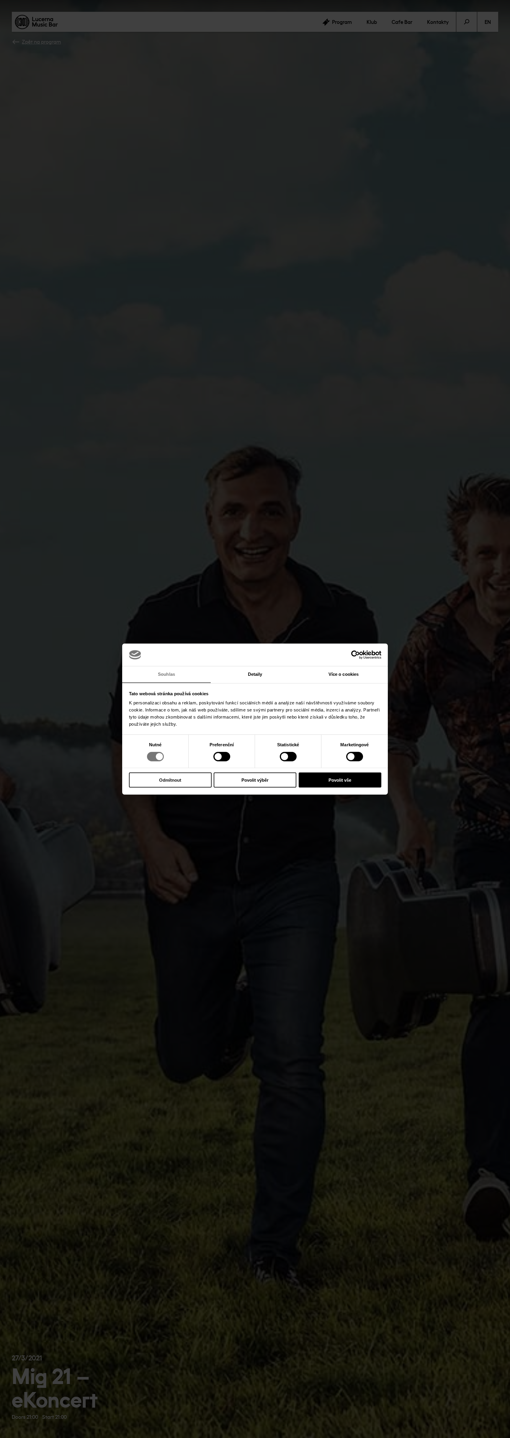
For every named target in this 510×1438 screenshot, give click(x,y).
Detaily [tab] (255, 674)
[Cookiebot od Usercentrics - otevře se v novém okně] (355, 654)
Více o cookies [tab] (343, 674)
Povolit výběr (255, 780)
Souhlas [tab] (166, 674)
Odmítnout (170, 780)
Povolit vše (339, 780)
